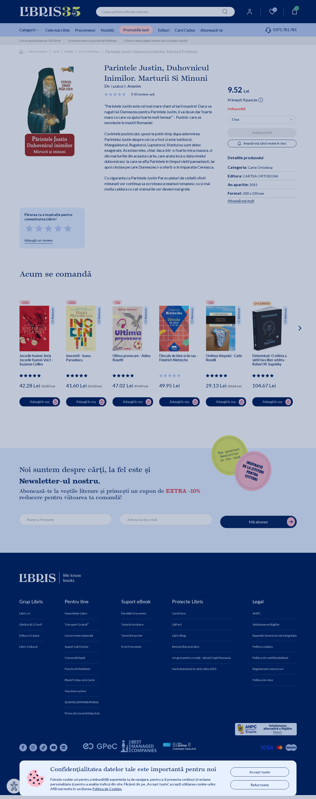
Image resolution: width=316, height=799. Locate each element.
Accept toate (259, 772)
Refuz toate (260, 785)
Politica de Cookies (107, 789)
